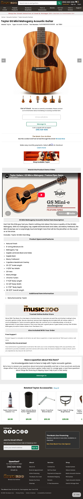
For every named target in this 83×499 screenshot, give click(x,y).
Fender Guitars (70, 467)
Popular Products (15, 9)
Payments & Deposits (54, 473)
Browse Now (60, 139)
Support (78, 8)
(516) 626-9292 (68, 2)
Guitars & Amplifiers (28, 9)
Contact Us (51, 467)
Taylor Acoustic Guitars (73, 480)
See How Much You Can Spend (58, 444)
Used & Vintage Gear (72, 483)
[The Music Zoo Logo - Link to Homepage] (9, 2)
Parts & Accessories (42, 9)
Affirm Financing (34, 473)
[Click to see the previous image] (3, 60)
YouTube (18, 432)
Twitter (14, 432)
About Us (32, 467)
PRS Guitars (69, 477)
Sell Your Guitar (60, 9)
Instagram (22, 432)
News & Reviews (70, 9)
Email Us (14, 470)
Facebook (9, 432)
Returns (49, 480)
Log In (79, 4)
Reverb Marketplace (5, 432)
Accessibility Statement (44, 493)
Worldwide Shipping (53, 477)
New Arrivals (4, 9)
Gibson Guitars (70, 470)
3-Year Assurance (53, 483)
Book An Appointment (36, 470)
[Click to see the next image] (79, 60)
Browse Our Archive (14, 479)
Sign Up (73, 4)
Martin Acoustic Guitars (73, 473)
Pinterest (26, 432)
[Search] (59, 3)
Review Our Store (34, 480)
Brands (52, 8)
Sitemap (32, 483)
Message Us (41, 124)
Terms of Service (30, 493)
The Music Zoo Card (35, 477)
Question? (66, 4)
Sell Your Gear (51, 470)
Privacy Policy (20, 493)
